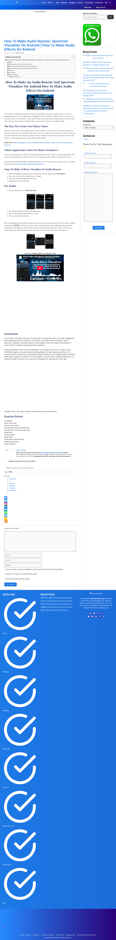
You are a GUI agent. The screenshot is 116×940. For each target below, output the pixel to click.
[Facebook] (5, 497)
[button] (110, 2)
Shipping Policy (70, 935)
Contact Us (99, 2)
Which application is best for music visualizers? (23, 66)
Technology (89, 2)
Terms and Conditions (47, 935)
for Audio (11, 70)
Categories (87, 124)
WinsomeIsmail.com (45, 452)
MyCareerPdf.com (57, 452)
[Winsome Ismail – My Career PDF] (28, 3)
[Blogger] (89, 616)
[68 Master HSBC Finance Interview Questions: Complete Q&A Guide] (98, 56)
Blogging (72, 2)
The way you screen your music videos (20, 64)
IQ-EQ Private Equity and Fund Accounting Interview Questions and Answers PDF (97, 93)
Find (110, 17)
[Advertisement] (40, 25)
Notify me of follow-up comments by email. (21, 574)
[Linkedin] (6, 472)
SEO (57, 2)
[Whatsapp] (5, 512)
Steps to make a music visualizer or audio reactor (23, 68)
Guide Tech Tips (8, 826)
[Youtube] (10, 472)
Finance (80, 2)
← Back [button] (85, 139)
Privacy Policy (60, 935)
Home (44, 2)
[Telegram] (5, 515)
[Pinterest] (100, 616)
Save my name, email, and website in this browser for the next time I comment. (34, 569)
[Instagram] (8, 472)
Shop (50, 2)
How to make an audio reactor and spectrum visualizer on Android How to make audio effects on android (38, 61)
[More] (6, 521)
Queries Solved (13, 74)
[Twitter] (5, 500)
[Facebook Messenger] (5, 509)
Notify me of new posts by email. (18, 579)
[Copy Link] (5, 518)
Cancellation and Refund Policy (86, 935)
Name (90, 153)
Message (91, 172)
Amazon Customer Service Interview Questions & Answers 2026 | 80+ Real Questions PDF (98, 77)
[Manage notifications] (3, 927)
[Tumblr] (98, 613)
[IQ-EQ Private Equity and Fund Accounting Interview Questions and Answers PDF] (98, 84)
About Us (28, 935)
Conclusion (12, 72)
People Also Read (15, 76)
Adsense (64, 2)
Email (89, 163)
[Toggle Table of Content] (72, 57)
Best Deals (6, 749)
